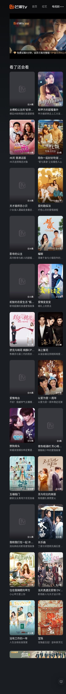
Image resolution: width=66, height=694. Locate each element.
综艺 (44, 6)
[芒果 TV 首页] (18, 6)
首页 (34, 6)
